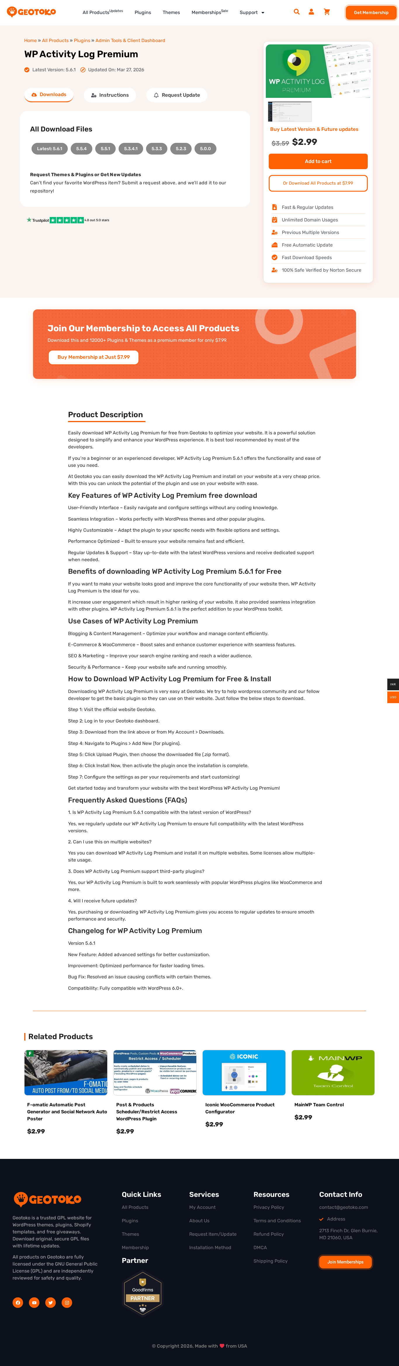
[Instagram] (67, 1302)
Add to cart (318, 161)
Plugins (143, 12)
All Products (103, 12)
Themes (171, 12)
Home (30, 40)
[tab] (49, 95)
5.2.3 (181, 147)
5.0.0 (205, 147)
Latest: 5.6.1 (50, 147)
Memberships (210, 12)
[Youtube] (34, 1302)
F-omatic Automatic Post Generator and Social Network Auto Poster (67, 1111)
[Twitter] (50, 1302)
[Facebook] (18, 1302)
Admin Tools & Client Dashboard (130, 40)
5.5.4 (81, 147)
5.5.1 (105, 147)
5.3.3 (156, 147)
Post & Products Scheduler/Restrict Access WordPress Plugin (146, 1111)
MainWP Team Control (319, 1104)
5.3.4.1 (131, 147)
